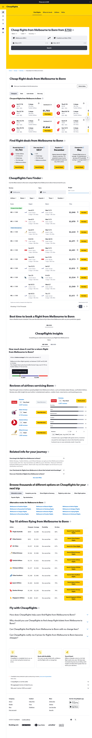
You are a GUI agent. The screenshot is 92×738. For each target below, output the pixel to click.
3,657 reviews (23, 405)
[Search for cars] (3, 20)
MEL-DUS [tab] (49, 325)
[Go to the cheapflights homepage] (13, 7)
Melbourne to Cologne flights (18, 511)
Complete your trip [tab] (30, 493)
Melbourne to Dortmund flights (71, 514)
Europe (15, 70)
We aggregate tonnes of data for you (22, 685)
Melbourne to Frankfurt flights (18, 506)
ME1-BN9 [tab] (45, 344)
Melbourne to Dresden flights (44, 514)
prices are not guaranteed (45, 676)
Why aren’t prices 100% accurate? (21, 688)
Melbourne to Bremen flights (44, 511)
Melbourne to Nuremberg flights (19, 514)
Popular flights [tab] (15, 497)
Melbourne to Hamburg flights (45, 509)
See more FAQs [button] (37, 477)
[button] (90, 2)
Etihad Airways (23, 430)
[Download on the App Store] (74, 706)
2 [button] (84, 306)
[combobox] (32, 34)
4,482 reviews (23, 425)
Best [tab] (21, 93)
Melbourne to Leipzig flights (71, 511)
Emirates (21, 399)
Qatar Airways (23, 409)
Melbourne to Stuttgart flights (71, 509)
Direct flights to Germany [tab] (47, 493)
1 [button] (80, 306)
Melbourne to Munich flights (44, 506)
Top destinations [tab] (28, 497)
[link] (19, 167)
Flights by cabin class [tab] (64, 493)
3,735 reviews (23, 415)
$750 (68, 30)
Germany (21, 70)
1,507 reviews (23, 435)
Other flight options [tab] (80, 493)
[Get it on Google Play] (74, 702)
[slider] (90, 193)
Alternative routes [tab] (16, 493)
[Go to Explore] (3, 23)
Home (10, 70)
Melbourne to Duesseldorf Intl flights (20, 509)
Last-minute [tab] (30, 93)
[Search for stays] (3, 16)
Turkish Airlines (23, 420)
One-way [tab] (40, 93)
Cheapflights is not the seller (19, 682)
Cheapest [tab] (14, 93)
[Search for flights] (3, 12)
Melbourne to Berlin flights (70, 506)
